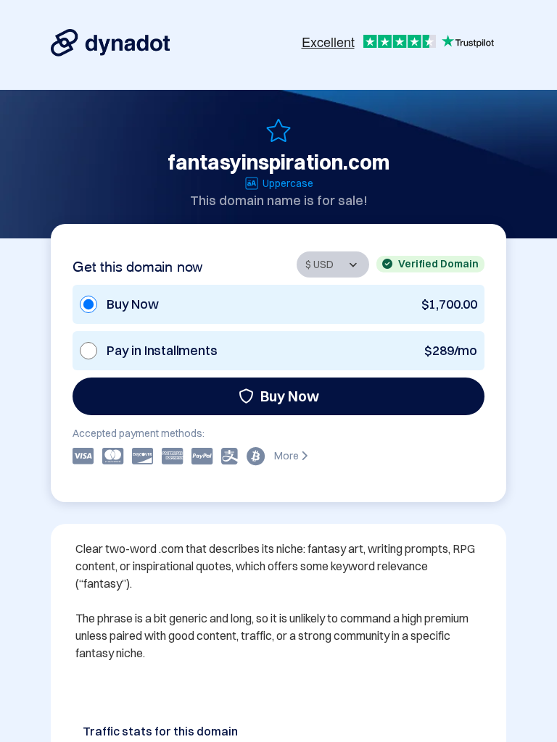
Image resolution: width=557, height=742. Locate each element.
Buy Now (289, 396)
